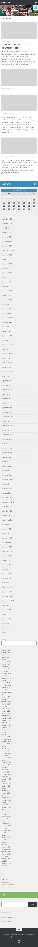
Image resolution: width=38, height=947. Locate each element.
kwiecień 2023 (7, 331)
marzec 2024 (7, 309)
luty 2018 (6, 533)
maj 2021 (6, 403)
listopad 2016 (7, 596)
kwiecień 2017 (7, 574)
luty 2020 (6, 443)
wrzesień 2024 (7, 286)
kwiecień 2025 (7, 273)
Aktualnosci (5, 882)
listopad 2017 (7, 547)
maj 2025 (6, 268)
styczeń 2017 (7, 587)
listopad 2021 (7, 385)
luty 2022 (6, 376)
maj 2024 (6, 304)
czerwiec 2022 (7, 363)
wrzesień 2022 (7, 349)
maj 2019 (6, 470)
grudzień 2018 (7, 493)
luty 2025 (6, 277)
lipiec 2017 (6, 560)
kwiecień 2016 (7, 628)
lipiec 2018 (6, 515)
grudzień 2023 (7, 313)
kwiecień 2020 (7, 434)
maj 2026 (6, 228)
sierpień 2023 (7, 322)
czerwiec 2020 (7, 425)
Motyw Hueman (28, 937)
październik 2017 (8, 551)
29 (24, 209)
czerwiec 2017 (7, 565)
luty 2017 (6, 583)
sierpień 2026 (7, 219)
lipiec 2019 (6, 461)
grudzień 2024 (7, 282)
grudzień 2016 (7, 592)
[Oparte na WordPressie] (11, 937)
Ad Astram (5, 2)
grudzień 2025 (7, 241)
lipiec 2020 (6, 421)
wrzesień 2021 (7, 394)
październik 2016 (8, 601)
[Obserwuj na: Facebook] (35, 184)
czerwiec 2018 (7, 520)
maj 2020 (6, 430)
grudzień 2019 (7, 452)
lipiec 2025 (6, 259)
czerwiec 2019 (7, 466)
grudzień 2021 (7, 381)
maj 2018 (6, 524)
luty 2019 (6, 484)
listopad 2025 (7, 246)
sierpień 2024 (7, 291)
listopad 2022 (7, 340)
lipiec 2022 (6, 358)
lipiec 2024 (6, 295)
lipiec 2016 (6, 614)
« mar (17, 212)
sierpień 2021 (7, 399)
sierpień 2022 (7, 354)
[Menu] (35, 2)
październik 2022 (8, 345)
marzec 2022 (7, 372)
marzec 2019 (7, 479)
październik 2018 (8, 502)
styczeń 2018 (7, 538)
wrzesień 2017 (7, 556)
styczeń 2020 (7, 448)
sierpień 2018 (7, 511)
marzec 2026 (7, 237)
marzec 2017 (7, 578)
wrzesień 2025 (7, 255)
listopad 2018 (7, 497)
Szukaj (3, 640)
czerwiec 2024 (7, 300)
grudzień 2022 (7, 336)
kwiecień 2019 (7, 475)
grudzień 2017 (7, 542)
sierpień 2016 (7, 610)
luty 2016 (6, 632)
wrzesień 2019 (7, 457)
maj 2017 (6, 569)
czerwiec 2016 (7, 619)
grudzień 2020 (7, 408)
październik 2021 (8, 390)
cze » (21, 212)
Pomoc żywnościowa (8, 884)
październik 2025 (8, 250)
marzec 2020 (7, 439)
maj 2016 (6, 623)
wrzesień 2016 (7, 605)
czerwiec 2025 (7, 264)
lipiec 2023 (6, 327)
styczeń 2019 (7, 488)
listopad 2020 (7, 412)
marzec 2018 (7, 529)
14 (19, 203)
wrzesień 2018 (7, 506)
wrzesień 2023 (7, 318)
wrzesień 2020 (7, 416)
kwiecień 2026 (7, 232)
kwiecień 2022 (7, 367)
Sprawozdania (6, 887)
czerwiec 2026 (7, 223)
